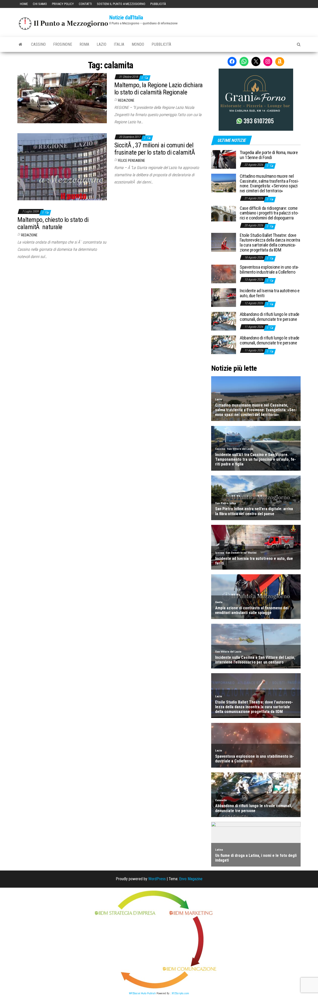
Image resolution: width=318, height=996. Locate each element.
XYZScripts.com (180, 993)
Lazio (101, 44)
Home (24, 4)
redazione (126, 100)
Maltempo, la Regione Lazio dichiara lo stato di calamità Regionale (158, 88)
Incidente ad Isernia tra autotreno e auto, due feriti (270, 293)
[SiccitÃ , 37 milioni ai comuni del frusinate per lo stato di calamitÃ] (62, 166)
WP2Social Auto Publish (142, 993)
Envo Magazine (190, 878)
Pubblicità (158, 4)
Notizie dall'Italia (126, 17)
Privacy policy (63, 4)
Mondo (138, 44)
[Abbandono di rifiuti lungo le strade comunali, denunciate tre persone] (223, 321)
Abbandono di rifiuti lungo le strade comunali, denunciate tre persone (269, 317)
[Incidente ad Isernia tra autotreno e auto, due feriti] (223, 297)
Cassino (38, 44)
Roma (84, 44)
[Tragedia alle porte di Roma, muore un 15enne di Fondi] (223, 159)
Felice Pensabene (131, 161)
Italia (119, 44)
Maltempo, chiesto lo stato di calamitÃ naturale (53, 223)
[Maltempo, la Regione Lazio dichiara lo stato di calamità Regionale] (62, 97)
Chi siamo (40, 4)
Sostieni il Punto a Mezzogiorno (121, 4)
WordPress (157, 878)
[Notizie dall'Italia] (20, 44)
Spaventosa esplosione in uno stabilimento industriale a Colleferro (269, 269)
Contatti (85, 4)
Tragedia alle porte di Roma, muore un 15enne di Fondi (269, 155)
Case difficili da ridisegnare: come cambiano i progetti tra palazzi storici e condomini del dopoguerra (269, 213)
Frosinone (62, 44)
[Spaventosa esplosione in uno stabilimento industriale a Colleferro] (223, 273)
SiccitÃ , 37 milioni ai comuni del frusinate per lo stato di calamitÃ (155, 148)
